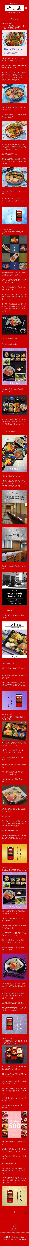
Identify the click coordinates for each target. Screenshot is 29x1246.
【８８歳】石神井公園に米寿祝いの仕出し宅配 (14, 718)
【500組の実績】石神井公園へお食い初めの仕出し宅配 (14, 1042)
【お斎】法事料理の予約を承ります (14, 232)
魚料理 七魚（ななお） (14, 1237)
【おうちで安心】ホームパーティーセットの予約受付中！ (14, 27)
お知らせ (14, 19)
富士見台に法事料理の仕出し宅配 (14, 870)
